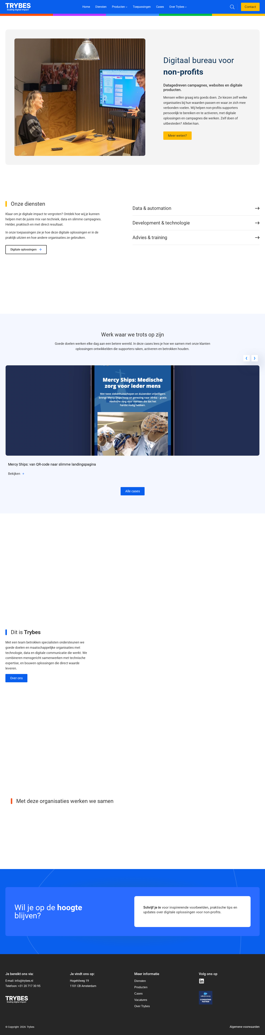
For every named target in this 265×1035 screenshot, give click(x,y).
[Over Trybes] (142, 981)
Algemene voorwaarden (245, 1026)
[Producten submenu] (126, 7)
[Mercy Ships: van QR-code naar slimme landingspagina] (132, 368)
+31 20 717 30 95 (29, 986)
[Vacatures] (142, 1000)
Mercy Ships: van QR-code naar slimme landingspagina (52, 464)
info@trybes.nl (24, 980)
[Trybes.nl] (18, 5)
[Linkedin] (201, 981)
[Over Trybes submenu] (186, 7)
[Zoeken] (232, 7)
